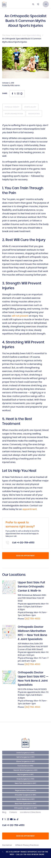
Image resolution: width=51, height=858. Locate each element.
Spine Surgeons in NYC (25, 757)
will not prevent (20, 316)
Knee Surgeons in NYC (25, 779)
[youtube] (11, 819)
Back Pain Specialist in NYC (25, 803)
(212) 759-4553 (32, 619)
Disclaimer (7, 845)
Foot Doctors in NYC (25, 766)
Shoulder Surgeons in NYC (25, 795)
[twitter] (5, 819)
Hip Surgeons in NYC (25, 774)
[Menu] (46, 4)
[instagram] (8, 819)
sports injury (30, 107)
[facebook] (2, 819)
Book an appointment (25, 555)
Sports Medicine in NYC (25, 799)
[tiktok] (17, 819)
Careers (13, 812)
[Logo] (4, 4)
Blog (4, 812)
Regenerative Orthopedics (25, 790)
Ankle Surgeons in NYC (25, 752)
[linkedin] (15, 819)
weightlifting (34, 114)
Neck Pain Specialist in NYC (25, 783)
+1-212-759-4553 (25, 543)
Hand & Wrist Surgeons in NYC (25, 770)
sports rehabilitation (14, 114)
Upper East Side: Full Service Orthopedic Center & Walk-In (31, 586)
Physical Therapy (12, 107)
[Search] (33, 4)
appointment (29, 509)
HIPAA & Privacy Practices (27, 845)
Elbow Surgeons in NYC (25, 761)
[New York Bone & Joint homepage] (25, 742)
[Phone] (38, 4)
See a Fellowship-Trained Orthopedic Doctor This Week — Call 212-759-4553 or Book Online (27, 853)
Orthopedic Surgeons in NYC (25, 808)
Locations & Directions (30, 812)
